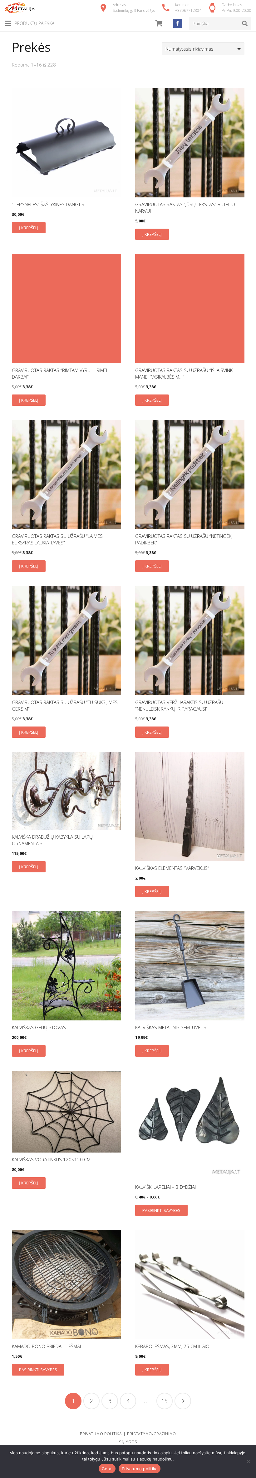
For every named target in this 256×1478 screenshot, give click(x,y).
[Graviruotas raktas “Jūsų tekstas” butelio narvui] (189, 142)
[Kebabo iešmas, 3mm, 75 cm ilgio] (189, 1284)
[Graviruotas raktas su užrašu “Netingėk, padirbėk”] (189, 474)
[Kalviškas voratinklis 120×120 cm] (66, 1112)
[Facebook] (177, 23)
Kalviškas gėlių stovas (39, 1027)
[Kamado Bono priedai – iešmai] (66, 1284)
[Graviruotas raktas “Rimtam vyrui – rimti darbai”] (66, 308)
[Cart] (159, 23)
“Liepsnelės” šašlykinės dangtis (48, 204)
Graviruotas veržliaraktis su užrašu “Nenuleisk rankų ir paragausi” (179, 705)
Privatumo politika (140, 1468)
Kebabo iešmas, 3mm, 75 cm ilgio (172, 1346)
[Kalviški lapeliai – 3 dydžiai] (189, 1125)
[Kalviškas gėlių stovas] (66, 965)
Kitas (183, 1401)
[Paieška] (244, 23)
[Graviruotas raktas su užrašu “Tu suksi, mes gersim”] (66, 640)
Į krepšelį (28, 228)
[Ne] (248, 1461)
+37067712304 (188, 10)
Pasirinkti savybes (161, 1210)
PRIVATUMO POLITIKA (101, 1433)
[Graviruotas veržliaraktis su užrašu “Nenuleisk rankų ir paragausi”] (189, 640)
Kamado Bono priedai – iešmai (46, 1346)
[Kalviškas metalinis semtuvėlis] (189, 965)
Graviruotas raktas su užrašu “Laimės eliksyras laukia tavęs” (57, 539)
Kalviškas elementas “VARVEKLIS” (172, 868)
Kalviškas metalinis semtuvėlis (170, 1027)
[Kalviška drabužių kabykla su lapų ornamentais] (66, 791)
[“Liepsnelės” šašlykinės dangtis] (66, 142)
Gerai (107, 1468)
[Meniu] (8, 23)
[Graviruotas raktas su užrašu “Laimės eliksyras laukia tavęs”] (66, 474)
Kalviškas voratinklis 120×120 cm (51, 1159)
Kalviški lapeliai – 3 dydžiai (165, 1187)
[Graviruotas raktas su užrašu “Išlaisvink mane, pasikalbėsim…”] (189, 308)
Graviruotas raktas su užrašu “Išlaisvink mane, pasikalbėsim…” (184, 373)
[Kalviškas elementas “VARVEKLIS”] (189, 806)
